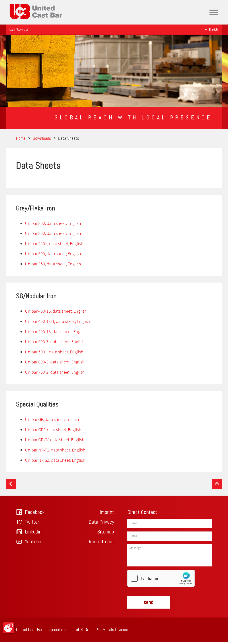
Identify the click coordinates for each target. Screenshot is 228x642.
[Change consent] (8, 627)
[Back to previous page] (11, 484)
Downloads (42, 138)
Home (14, 3)
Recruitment (101, 541)
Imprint (107, 512)
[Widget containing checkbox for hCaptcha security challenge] (161, 578)
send (148, 602)
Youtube (33, 541)
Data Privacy (101, 522)
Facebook (35, 512)
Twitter (32, 522)
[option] (114, 71)
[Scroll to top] (217, 484)
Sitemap (105, 532)
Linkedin (33, 532)
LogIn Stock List (18, 29)
